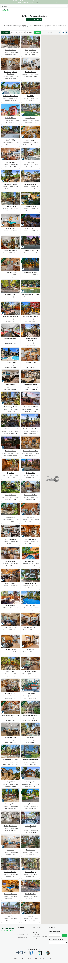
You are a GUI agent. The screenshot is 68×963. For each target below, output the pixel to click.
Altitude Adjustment (10, 272)
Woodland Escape (30, 583)
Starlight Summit (10, 495)
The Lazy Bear (10, 162)
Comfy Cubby (10, 140)
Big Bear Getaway (10, 583)
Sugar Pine (10, 473)
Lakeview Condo (10, 362)
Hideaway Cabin (30, 362)
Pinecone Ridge (30, 561)
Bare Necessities (30, 671)
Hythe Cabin (10, 671)
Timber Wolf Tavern (30, 384)
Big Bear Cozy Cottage (30, 316)
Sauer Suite (10, 916)
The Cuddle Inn (30, 894)
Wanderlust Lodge (30, 605)
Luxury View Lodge (10, 184)
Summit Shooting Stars (10, 759)
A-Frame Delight (10, 206)
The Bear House (30, 72)
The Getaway (30, 850)
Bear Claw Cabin (10, 50)
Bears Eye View (10, 804)
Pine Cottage (30, 140)
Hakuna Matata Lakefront (30, 294)
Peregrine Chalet (10, 294)
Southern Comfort (10, 872)
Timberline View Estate (10, 96)
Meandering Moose (10, 407)
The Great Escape (30, 539)
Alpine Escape (30, 693)
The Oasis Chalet (10, 561)
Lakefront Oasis (30, 206)
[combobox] (34, 6)
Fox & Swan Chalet (10, 338)
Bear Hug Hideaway (30, 272)
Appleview (30, 737)
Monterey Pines (10, 451)
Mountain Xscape (30, 872)
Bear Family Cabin (10, 693)
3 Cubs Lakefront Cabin (30, 407)
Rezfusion (44, 959)
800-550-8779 (23, 937)
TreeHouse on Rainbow (30, 429)
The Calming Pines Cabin (10, 715)
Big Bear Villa (30, 473)
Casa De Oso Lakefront (30, 250)
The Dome (30, 517)
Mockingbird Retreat (10, 826)
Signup (65, 935)
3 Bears (30, 916)
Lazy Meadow (30, 804)
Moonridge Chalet (30, 184)
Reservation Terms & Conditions (40, 936)
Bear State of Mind (30, 495)
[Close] (56, 2)
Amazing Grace (30, 782)
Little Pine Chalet (10, 539)
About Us (35, 932)
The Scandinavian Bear (30, 451)
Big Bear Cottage (10, 649)
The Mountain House (10, 250)
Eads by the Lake (10, 737)
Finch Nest (30, 162)
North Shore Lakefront (10, 429)
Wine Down (10, 850)
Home (34, 930)
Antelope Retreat (10, 782)
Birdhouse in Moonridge (10, 316)
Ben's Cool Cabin (10, 118)
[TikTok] (54, 927)
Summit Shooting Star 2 (30, 715)
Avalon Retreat (30, 118)
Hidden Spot (10, 228)
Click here (35, 2)
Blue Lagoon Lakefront (30, 759)
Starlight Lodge (30, 228)
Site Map (35, 938)
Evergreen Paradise (10, 894)
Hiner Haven (30, 649)
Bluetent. (52, 959)
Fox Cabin (30, 96)
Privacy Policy (36, 934)
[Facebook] (50, 927)
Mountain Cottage (30, 627)
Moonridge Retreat (10, 627)
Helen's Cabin (10, 517)
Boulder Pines (10, 605)
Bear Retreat (10, 384)
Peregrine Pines (30, 50)
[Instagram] (52, 927)
